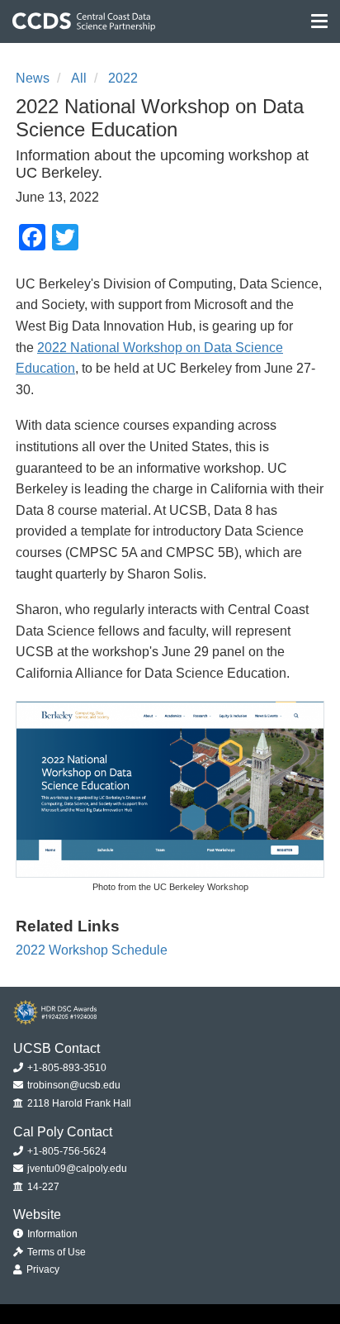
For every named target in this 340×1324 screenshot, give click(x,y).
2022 (123, 78)
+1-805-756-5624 (65, 1151)
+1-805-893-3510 (65, 1068)
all (79, 78)
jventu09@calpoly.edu (76, 1168)
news (33, 78)
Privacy (41, 1269)
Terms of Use (55, 1252)
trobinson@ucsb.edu (72, 1085)
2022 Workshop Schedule (92, 950)
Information (51, 1234)
